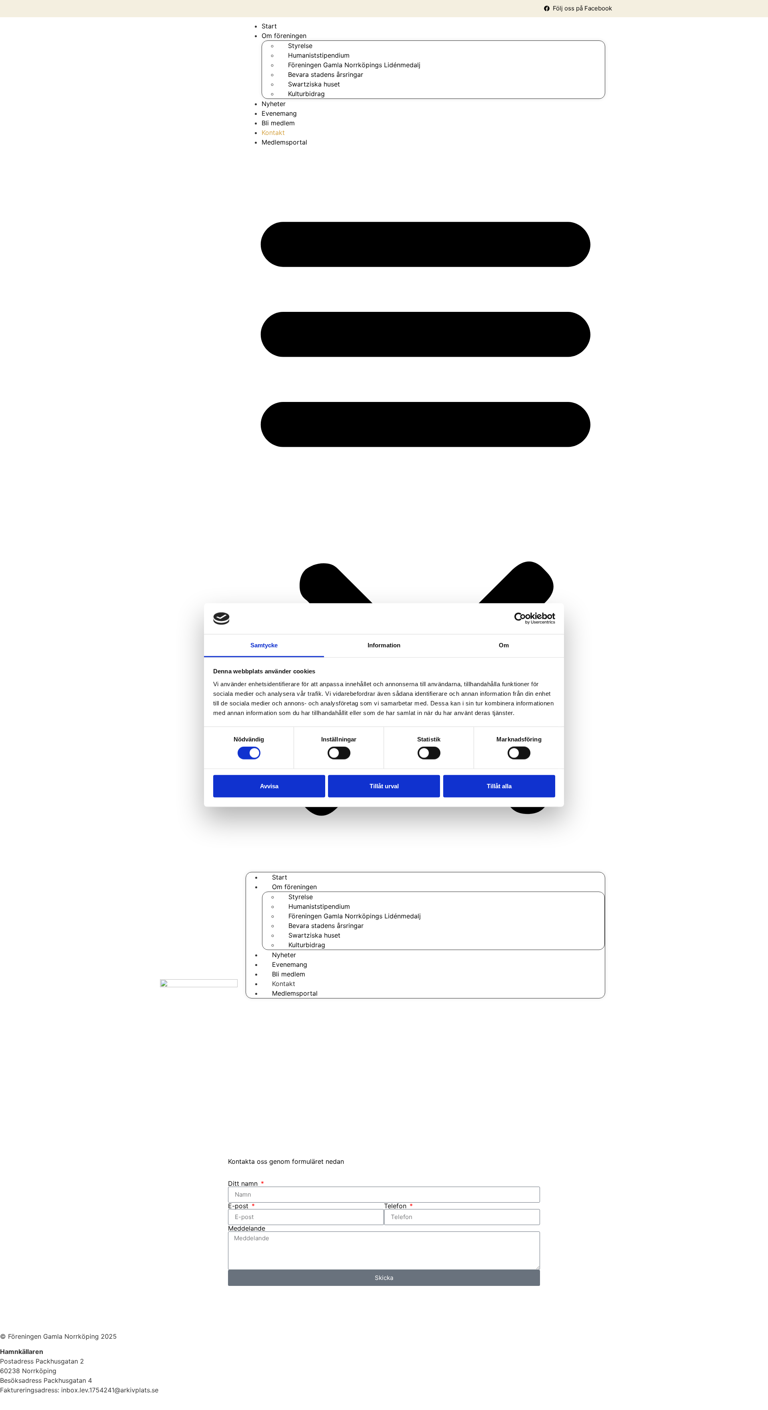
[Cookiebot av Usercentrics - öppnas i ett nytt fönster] (520, 619)
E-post (239, 1206)
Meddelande (246, 1228)
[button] (426, 509)
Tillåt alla (499, 785)
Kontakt (273, 133)
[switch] (339, 753)
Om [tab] (504, 645)
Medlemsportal (284, 142)
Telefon (396, 1206)
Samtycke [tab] (264, 645)
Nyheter (274, 104)
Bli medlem (278, 123)
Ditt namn (244, 1183)
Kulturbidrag (306, 94)
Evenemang (279, 113)
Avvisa (269, 785)
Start (269, 26)
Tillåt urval (384, 785)
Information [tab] (384, 645)
